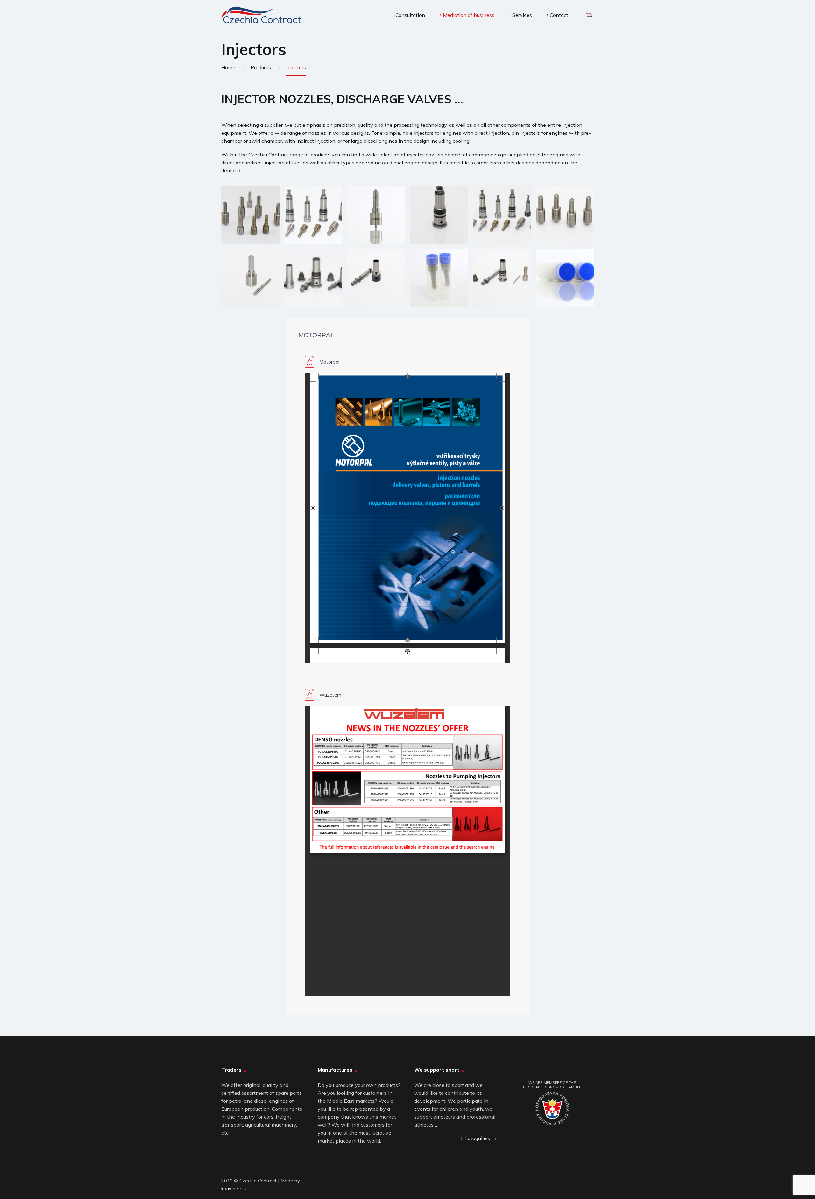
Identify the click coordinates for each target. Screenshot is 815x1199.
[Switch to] (587, 15)
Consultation (410, 15)
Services (522, 15)
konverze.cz (234, 1189)
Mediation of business (468, 15)
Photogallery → (479, 1138)
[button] (250, 215)
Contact (559, 15)
